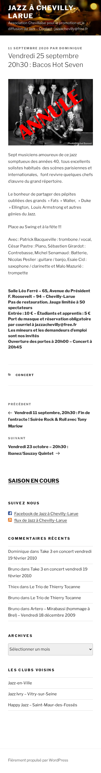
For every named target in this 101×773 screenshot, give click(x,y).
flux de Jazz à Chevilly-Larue (39, 520)
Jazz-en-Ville (20, 683)
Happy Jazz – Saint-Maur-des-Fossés (42, 705)
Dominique (70, 48)
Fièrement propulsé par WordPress (38, 760)
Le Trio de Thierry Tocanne (55, 586)
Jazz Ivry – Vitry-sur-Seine (32, 694)
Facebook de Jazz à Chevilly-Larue (45, 513)
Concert (25, 375)
